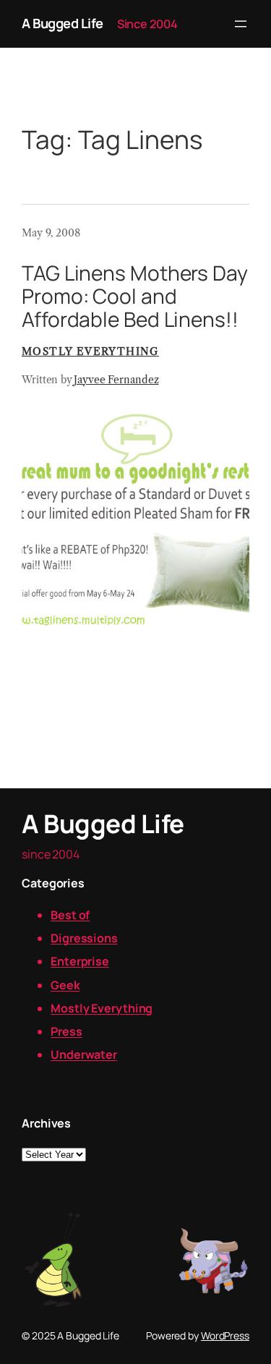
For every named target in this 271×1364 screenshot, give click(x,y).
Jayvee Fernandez (116, 379)
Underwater (84, 1054)
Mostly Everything (90, 351)
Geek (65, 985)
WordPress (225, 1335)
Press (66, 1031)
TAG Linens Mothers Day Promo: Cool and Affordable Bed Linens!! (135, 296)
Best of (70, 915)
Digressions (84, 938)
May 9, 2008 (51, 232)
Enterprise (80, 961)
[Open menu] (240, 24)
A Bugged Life (62, 23)
